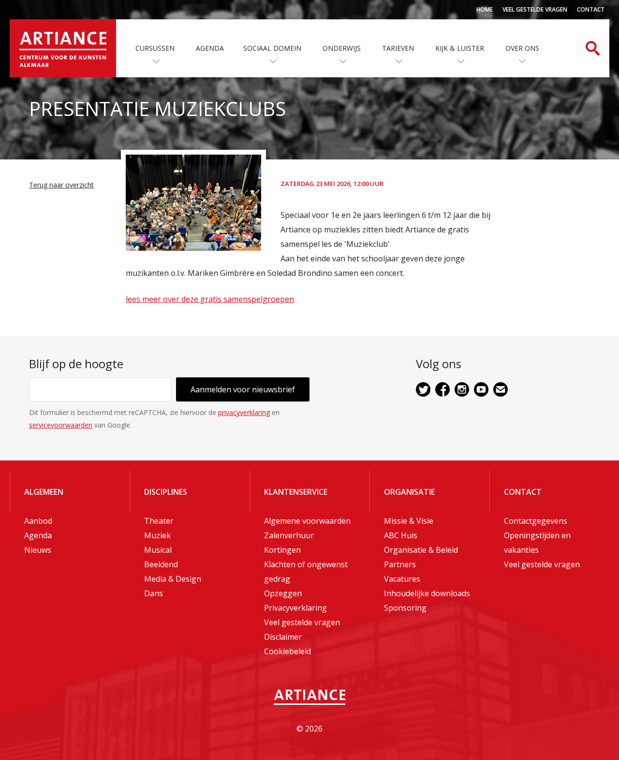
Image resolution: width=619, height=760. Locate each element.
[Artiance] (63, 48)
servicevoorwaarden (60, 425)
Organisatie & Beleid (421, 550)
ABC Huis (400, 535)
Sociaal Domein (272, 48)
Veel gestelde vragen (534, 9)
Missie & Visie (408, 521)
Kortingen (282, 550)
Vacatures (402, 579)
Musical (158, 550)
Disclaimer (283, 636)
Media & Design (172, 579)
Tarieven (398, 48)
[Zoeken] (592, 48)
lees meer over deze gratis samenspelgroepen (210, 299)
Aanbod (38, 521)
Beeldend (161, 564)
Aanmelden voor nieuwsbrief (243, 389)
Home (484, 9)
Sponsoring (405, 607)
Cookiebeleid (287, 651)
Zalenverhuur (289, 535)
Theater (159, 521)
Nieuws (37, 550)
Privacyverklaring (295, 607)
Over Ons (522, 48)
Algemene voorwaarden (307, 521)
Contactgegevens (535, 521)
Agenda (210, 48)
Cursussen (155, 48)
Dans (153, 593)
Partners (400, 564)
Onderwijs (342, 48)
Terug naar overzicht (61, 184)
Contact (590, 9)
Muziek (157, 535)
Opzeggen (283, 593)
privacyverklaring (244, 412)
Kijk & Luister (459, 48)
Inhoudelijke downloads (427, 593)
